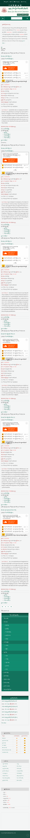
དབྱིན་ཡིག (23, 14)
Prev (3, 722)
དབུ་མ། (7, 655)
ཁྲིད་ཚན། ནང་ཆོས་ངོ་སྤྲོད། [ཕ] (6, 241)
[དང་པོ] (2, 607)
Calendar (21, 5)
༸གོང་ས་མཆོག (6, 618)
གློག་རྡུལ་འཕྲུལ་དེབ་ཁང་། (20, 775)
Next (5, 722)
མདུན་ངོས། (6, 2)
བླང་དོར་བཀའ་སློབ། (7, 686)
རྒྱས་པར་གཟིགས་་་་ (4, 140)
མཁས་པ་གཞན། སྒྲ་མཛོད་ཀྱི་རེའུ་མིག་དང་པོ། (9, 701)
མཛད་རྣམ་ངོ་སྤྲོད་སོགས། (7, 689)
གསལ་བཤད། (24, 2)
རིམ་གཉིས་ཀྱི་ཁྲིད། (8, 632)
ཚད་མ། (7, 669)
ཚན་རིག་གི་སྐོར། (6, 676)
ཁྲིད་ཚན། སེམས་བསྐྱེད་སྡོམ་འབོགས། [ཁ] (8, 334)
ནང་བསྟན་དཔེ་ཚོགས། (20, 771)
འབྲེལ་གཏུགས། (17, 2)
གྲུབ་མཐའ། (7, 666)
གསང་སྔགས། (6, 622)
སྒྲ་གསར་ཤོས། (4, 743)
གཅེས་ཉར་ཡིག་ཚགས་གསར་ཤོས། (6, 750)
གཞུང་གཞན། (7, 662)
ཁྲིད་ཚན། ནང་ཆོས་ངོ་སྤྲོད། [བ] (6, 148)
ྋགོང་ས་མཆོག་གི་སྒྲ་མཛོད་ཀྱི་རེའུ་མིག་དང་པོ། (9, 707)
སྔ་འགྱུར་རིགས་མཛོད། (5, 768)
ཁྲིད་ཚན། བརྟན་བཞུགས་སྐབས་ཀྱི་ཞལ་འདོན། (8, 510)
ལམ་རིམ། (7, 645)
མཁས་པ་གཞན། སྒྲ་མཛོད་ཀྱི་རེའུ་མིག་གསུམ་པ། (9, 712)
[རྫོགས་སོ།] (11, 607)
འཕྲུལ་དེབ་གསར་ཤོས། (5, 740)
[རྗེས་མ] (8, 607)
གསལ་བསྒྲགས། (4, 745)
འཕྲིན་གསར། (4, 738)
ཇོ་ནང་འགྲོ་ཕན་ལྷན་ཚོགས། (6, 778)
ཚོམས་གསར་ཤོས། (4, 747)
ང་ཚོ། (11, 2)
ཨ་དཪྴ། (18, 764)
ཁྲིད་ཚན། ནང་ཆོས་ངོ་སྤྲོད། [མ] (6, 56)
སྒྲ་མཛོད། (5, 132)
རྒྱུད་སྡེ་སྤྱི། (7, 628)
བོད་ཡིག (19, 14)
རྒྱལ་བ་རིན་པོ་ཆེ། (5, 764)
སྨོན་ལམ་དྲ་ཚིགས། (19, 780)
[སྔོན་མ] (5, 607)
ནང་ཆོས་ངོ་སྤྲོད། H (7, 134)
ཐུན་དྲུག (7, 639)
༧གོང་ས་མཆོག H (7, 137)
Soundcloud (18, 5)
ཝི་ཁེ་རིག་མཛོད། (19, 768)
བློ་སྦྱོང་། (7, 649)
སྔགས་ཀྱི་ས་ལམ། (8, 635)
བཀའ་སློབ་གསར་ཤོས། (5, 752)
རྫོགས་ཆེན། (7, 625)
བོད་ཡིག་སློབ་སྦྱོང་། (19, 773)
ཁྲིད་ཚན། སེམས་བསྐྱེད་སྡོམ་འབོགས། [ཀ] (8, 417)
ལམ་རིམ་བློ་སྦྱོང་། (6, 642)
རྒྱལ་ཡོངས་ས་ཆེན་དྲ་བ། (6, 771)
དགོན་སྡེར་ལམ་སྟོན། (7, 679)
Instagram (13, 5)
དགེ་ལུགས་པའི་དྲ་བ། (5, 775)
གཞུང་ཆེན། (5, 652)
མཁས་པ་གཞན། (7, 704)
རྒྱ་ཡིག (27, 14)
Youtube (16, 5)
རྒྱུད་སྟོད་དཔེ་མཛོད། (5, 780)
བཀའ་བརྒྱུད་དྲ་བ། (5, 773)
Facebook (9, 5)
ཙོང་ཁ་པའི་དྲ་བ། (19, 766)
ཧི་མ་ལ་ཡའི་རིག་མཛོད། (20, 778)
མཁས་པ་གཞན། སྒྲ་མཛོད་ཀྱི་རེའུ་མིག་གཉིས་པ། (9, 717)
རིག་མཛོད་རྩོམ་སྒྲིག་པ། (9, 58)
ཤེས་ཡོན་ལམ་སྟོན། (6, 682)
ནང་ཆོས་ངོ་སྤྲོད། (6, 128)
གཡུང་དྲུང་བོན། (5, 766)
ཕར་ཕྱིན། (7, 659)
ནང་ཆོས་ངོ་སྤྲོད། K (7, 136)
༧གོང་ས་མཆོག (7, 709)
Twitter (11, 5)
